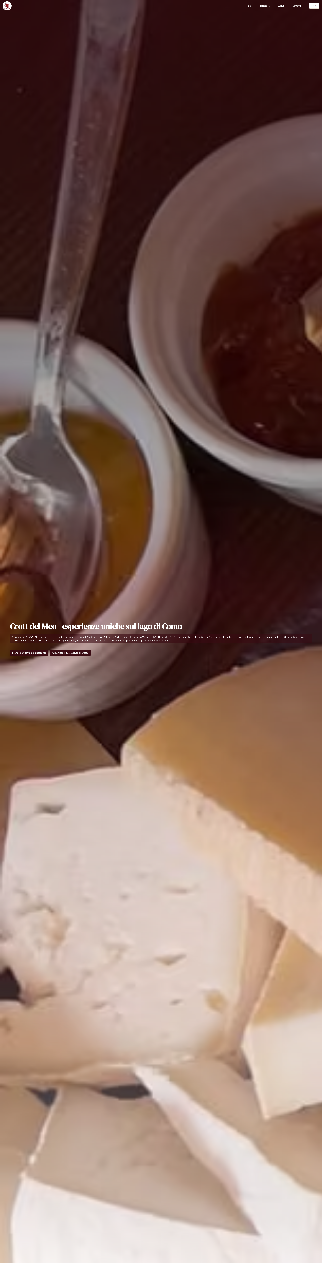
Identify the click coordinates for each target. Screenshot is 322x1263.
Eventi (281, 5)
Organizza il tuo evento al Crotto (70, 652)
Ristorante (264, 5)
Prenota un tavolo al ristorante (29, 652)
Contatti (296, 5)
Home (248, 5)
